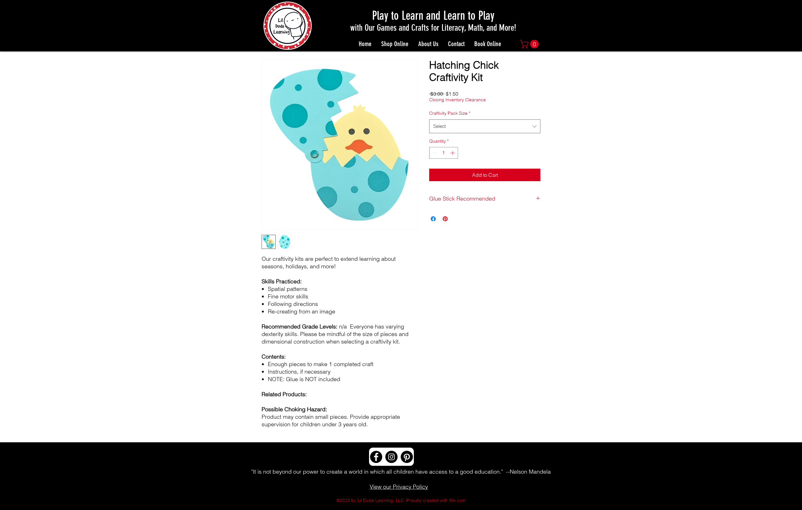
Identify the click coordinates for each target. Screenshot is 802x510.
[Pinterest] (407, 457)
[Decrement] (434, 152)
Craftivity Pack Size (449, 113)
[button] (530, 44)
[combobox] (484, 126)
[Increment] (453, 152)
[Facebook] (376, 457)
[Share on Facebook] (433, 219)
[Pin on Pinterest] (445, 219)
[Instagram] (391, 457)
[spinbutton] (443, 152)
